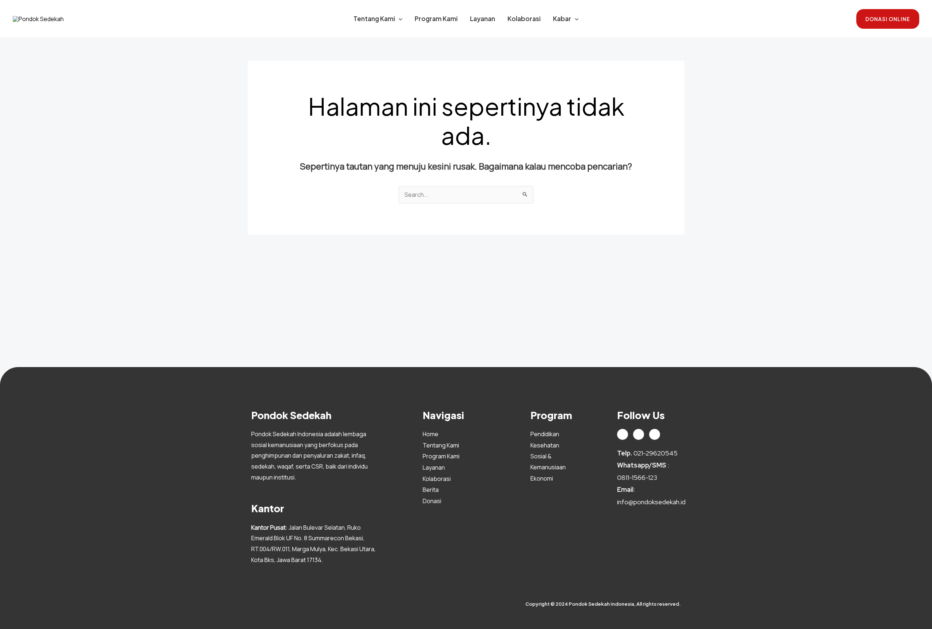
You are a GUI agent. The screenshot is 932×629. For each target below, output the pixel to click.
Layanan (482, 19)
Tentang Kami (374, 19)
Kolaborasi (524, 19)
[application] (398, 19)
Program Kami (436, 19)
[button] (887, 19)
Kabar (562, 19)
